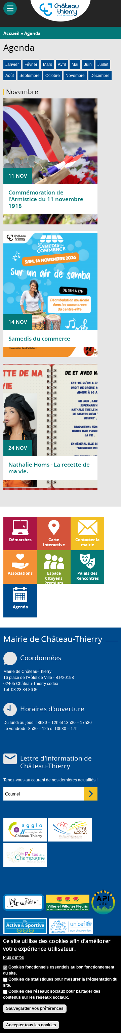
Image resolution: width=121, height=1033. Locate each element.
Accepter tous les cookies (31, 1025)
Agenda (32, 33)
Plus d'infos (13, 957)
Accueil (11, 33)
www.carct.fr (25, 830)
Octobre (52, 75)
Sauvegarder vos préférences (35, 1008)
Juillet (102, 64)
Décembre (100, 75)
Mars (47, 64)
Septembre (29, 75)
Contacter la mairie (87, 542)
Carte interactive (54, 542)
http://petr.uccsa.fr (70, 830)
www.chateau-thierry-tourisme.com (25, 855)
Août (9, 75)
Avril (62, 64)
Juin (88, 64)
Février (31, 64)
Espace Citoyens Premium (53, 577)
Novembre (75, 75)
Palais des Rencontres (87, 575)
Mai (75, 64)
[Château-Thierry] (60, 18)
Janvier (12, 64)
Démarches (20, 540)
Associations (20, 573)
